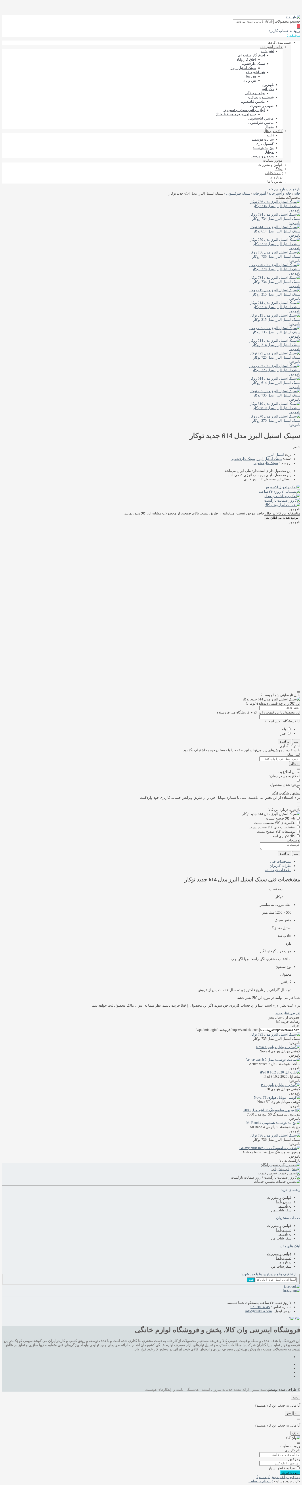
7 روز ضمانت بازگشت (280, 500)
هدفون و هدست (262, 156)
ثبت (296, 741)
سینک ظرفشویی (253, 64)
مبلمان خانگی (255, 93)
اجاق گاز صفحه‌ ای (251, 55)
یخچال (269, 127)
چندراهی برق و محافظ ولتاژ (236, 114)
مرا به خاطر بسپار (281, 1468)
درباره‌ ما (276, 177)
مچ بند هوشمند (263, 148)
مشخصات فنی (280, 861)
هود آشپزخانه (255, 72)
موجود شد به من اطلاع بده (282, 517)
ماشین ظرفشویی (261, 122)
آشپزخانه (267, 51)
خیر (283, 733)
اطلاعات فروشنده (278, 870)
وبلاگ (279, 169)
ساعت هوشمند (263, 139)
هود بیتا (251, 76)
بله (284, 729)
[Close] (298, 692)
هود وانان (249, 80)
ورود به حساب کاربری (284, 31)
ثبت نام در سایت (260, 1481)
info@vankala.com (258, 1311)
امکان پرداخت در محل (280, 496)
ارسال (294, 763)
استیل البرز (276, 454)
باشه (295, 1397)
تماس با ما (275, 181)
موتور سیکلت (273, 160)
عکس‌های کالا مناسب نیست (274, 823)
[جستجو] (298, 26)
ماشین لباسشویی (252, 101)
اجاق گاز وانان (245, 59)
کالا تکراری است (283, 836)
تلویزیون (268, 85)
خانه (297, 193)
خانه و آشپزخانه (271, 47)
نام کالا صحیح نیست (280, 818)
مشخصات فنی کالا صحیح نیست (272, 827)
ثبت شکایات (274, 173)
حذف (295, 1433)
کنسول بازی (265, 143)
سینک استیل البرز (243, 68)
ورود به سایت (290, 1472)
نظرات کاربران (280, 866)
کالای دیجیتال (273, 131)
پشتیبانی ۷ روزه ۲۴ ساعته (278, 491)
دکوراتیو (268, 89)
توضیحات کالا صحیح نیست (276, 831)
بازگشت (284, 741)
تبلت (270, 135)
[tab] (146, 861)
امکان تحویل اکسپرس (281, 487)
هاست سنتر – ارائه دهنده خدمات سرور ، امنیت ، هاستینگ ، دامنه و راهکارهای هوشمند (207, 1389)
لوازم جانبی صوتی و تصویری (244, 110)
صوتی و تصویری (262, 106)
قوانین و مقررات (270, 164)
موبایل (269, 152)
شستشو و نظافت (261, 97)
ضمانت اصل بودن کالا (281, 505)
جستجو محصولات (287, 21)
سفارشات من (281, 1210)
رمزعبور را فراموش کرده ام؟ (278, 1477)
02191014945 (260, 1307)
